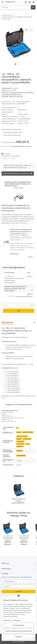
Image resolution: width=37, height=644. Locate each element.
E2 (17, 428)
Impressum (6, 620)
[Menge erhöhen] (32, 305)
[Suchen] (33, 7)
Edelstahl (19, 439)
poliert (28, 444)
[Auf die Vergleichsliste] (26, 30)
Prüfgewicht (20, 446)
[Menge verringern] (5, 305)
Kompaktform (20, 444)
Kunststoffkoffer (21, 455)
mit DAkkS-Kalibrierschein (12, 135)
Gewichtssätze (20, 441)
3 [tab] (19, 64)
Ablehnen (18, 637)
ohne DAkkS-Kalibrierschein (13, 132)
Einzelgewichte (27, 439)
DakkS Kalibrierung (28, 432)
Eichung (19, 432)
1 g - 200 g (19, 450)
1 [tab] (15, 64)
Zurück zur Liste (7, 15)
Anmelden (18, 591)
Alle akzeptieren (18, 625)
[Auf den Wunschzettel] (31, 30)
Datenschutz (16, 620)
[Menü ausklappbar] (3, 1)
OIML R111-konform (22, 436)
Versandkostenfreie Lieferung (21, 146)
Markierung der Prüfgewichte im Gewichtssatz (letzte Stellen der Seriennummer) (15, 288)
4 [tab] (21, 64)
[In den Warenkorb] (3, 25)
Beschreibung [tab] (7, 322)
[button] (26, 2)
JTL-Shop (22, 641)
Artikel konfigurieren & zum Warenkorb (18, 631)
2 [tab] (17, 64)
